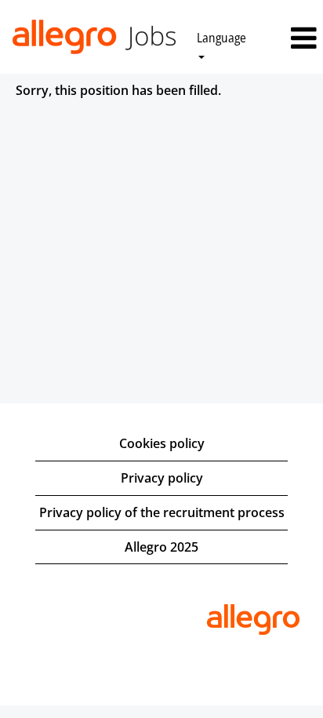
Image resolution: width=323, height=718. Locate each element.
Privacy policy (162, 478)
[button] (295, 38)
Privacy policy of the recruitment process (162, 512)
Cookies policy (162, 443)
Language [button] (221, 37)
